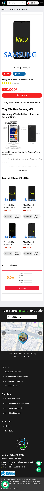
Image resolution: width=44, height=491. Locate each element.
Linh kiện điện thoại (13, 413)
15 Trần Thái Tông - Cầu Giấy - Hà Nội (22, 354)
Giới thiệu (9, 431)
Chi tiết (17, 68)
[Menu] (41, 3)
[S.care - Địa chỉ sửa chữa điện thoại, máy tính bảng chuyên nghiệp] (3, 3)
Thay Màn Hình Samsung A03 (28, 206)
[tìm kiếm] (23, 3)
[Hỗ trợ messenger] (38, 463)
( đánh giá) (15, 83)
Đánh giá (26, 68)
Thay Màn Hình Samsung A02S (9, 206)
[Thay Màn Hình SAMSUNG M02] (22, 40)
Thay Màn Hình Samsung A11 (9, 243)
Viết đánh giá (22, 288)
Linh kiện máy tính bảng (14, 408)
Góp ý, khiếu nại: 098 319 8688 (14, 467)
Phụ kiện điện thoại (12, 399)
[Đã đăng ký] (8, 473)
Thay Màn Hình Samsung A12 (28, 243)
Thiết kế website (10, 488)
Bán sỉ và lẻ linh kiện (13, 372)
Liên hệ (7, 426)
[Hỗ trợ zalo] (38, 470)
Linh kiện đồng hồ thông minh (17, 403)
